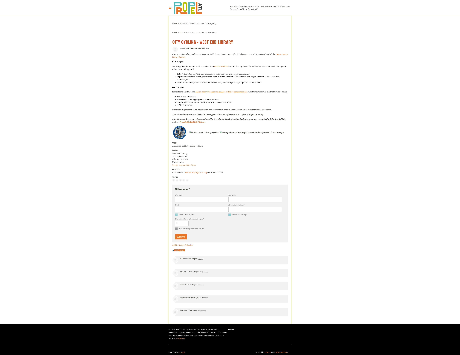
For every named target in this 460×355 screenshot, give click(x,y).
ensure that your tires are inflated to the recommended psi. (222, 92)
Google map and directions (184, 165)
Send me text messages (239, 215)
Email (177, 205)
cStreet (268, 352)
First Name (179, 195)
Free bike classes (197, 23)
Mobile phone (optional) (236, 205)
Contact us (181, 338)
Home (174, 23)
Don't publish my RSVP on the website (191, 229)
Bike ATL (183, 23)
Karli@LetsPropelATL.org (196, 172)
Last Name (232, 195)
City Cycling (211, 23)
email (182, 352)
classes (182, 250)
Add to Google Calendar (182, 245)
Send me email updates (186, 215)
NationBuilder (282, 352)
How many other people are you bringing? (189, 219)
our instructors (221, 66)
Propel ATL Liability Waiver (192, 122)
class (176, 250)
